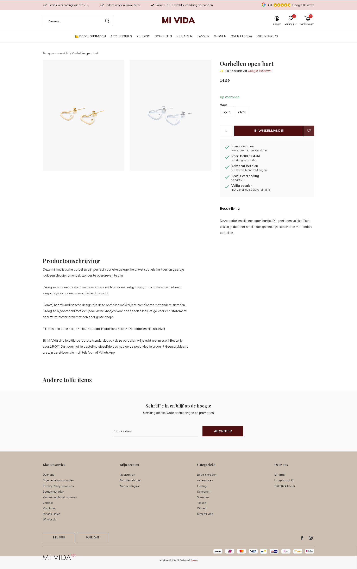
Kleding (143, 36)
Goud (227, 112)
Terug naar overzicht (56, 53)
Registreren (127, 474)
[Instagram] (311, 537)
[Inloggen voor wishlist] (309, 131)
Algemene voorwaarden (58, 480)
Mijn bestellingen (131, 480)
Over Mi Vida (241, 36)
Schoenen (163, 36)
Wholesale (50, 519)
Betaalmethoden (53, 491)
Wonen (220, 36)
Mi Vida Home (51, 514)
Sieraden (184, 36)
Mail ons (93, 537)
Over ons (48, 474)
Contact (48, 502)
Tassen (203, 36)
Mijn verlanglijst (130, 486)
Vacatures (49, 508)
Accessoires (121, 36)
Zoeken (107, 21)
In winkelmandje (269, 131)
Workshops (267, 36)
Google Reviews (259, 71)
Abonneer (223, 431)
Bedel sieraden (92, 36)
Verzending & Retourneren (60, 497)
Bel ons (59, 537)
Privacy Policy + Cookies (58, 486)
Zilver (241, 112)
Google (194, 560)
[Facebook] (302, 537)
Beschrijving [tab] (230, 208)
